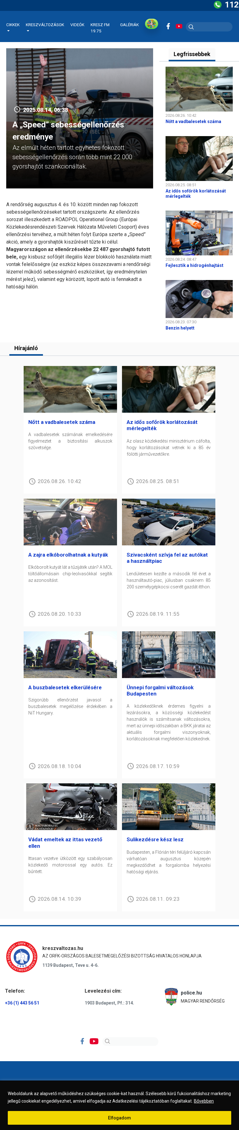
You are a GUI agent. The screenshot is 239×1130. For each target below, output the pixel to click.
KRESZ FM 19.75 (100, 27)
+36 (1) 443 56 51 (22, 1002)
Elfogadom (119, 1117)
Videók (77, 24)
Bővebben (204, 1101)
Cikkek (13, 24)
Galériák (129, 24)
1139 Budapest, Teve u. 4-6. (70, 965)
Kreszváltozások (45, 24)
